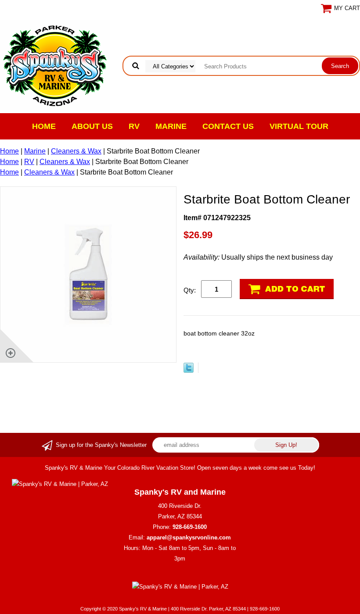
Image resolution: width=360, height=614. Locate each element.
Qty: (190, 290)
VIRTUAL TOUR (299, 126)
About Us (92, 126)
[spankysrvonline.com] (55, 65)
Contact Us (228, 126)
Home (44, 126)
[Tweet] (189, 370)
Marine (171, 126)
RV (134, 126)
